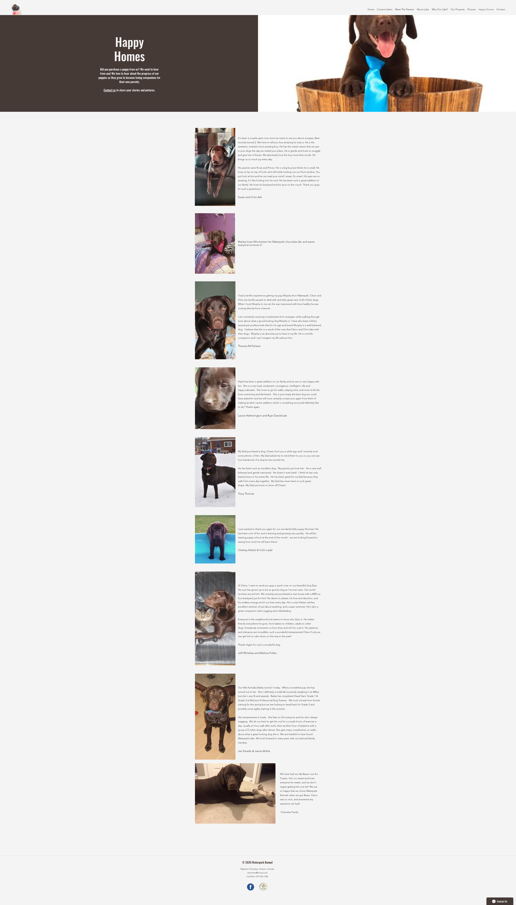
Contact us (110, 90)
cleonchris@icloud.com (257, 872)
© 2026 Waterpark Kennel (257, 862)
